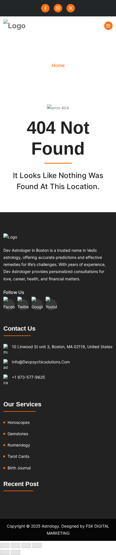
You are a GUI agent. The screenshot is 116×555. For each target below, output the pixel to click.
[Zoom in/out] (5, 545)
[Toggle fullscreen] (15, 545)
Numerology (19, 445)
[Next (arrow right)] (15, 552)
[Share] (26, 545)
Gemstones (18, 433)
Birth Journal (19, 467)
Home (58, 65)
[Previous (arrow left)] (5, 552)
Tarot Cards (18, 456)
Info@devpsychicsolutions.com (41, 361)
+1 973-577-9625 (28, 377)
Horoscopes (19, 422)
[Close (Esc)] (37, 545)
